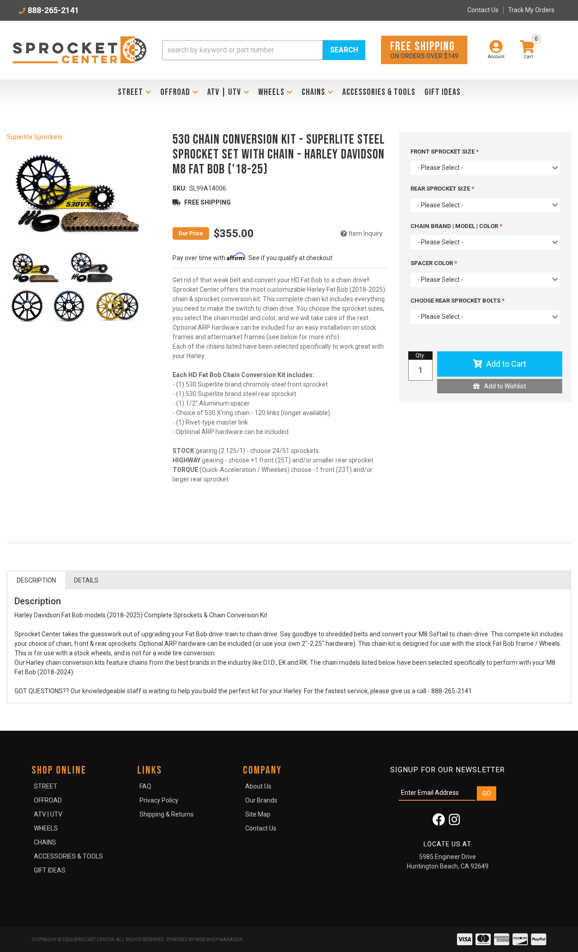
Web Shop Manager (218, 939)
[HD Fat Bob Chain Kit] (77, 192)
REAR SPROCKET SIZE (440, 188)
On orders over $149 (424, 49)
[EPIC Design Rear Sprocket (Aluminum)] (117, 306)
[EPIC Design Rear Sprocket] (69, 306)
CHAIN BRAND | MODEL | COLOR (454, 226)
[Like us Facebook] (439, 822)
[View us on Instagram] (454, 822)
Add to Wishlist (505, 386)
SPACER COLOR (432, 263)
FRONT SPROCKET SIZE (443, 151)
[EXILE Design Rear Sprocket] (27, 306)
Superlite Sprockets (35, 136)
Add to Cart (506, 364)
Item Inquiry (365, 233)
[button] (263, 50)
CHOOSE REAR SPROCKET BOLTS (456, 300)
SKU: (179, 188)
